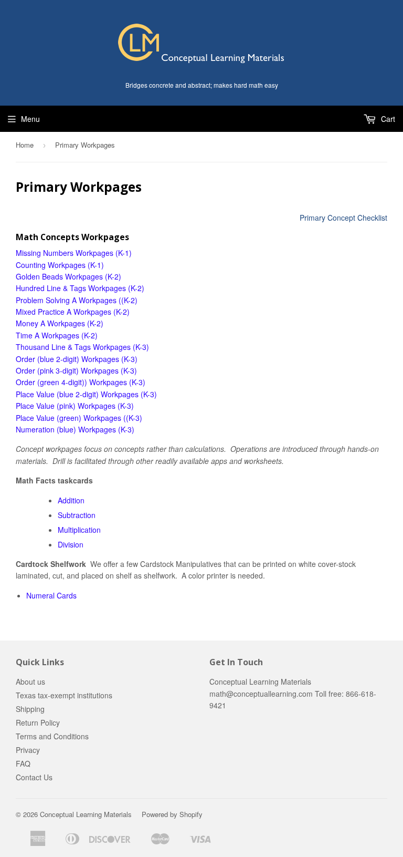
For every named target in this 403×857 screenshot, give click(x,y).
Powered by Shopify (172, 814)
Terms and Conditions (52, 736)
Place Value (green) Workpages (68, 417)
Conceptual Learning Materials (86, 814)
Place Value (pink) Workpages (65, 405)
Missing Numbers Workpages (64, 252)
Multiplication (79, 529)
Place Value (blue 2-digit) (57, 394)
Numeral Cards (51, 595)
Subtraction (77, 515)
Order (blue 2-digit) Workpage (65, 359)
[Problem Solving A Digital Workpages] (117, 300)
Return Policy (38, 722)
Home (25, 145)
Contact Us (34, 777)
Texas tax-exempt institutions (64, 695)
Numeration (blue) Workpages (66, 429)
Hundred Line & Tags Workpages (71, 288)
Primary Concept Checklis (342, 217)
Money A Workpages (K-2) (59, 323)
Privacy (28, 750)
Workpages (119, 394)
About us (30, 681)
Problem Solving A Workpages (66, 300)
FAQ (23, 763)
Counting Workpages (51, 265)
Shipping (30, 709)
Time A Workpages (47, 335)
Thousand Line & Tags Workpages (74, 347)
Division (70, 544)
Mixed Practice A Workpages (64, 311)
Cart (387, 118)
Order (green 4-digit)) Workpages (71, 382)
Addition (71, 500)
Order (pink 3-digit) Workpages (67, 370)
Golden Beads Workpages (59, 276)
